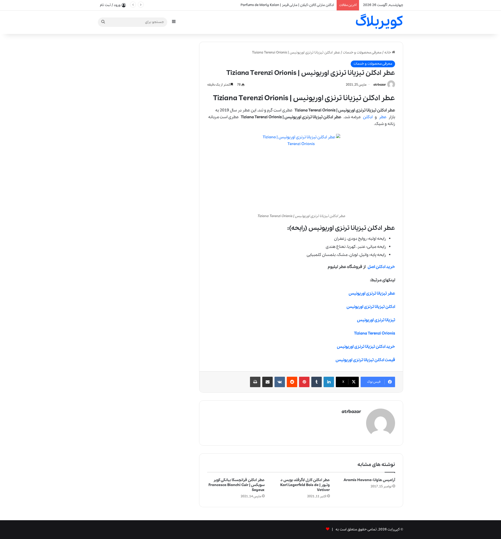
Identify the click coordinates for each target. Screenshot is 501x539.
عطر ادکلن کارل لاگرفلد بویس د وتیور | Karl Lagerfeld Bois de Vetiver (305, 485)
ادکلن (368, 117)
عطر (382, 117)
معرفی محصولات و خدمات (362, 52)
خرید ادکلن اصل (381, 267)
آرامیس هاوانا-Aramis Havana (369, 480)
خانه (388, 52)
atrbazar (379, 84)
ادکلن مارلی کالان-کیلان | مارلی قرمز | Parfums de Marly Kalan (287, 5)
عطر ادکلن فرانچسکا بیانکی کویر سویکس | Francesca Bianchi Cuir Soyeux (236, 485)
